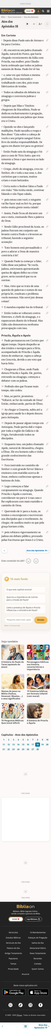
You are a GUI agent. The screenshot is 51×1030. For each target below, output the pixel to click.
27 (33, 749)
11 (4, 744)
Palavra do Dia (13, 948)
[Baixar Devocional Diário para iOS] (38, 992)
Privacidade (13, 969)
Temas (13, 963)
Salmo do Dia (38, 943)
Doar (29, 11)
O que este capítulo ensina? (19, 589)
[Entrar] (38, 11)
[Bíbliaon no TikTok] (20, 1005)
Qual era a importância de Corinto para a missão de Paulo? (22, 598)
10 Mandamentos (38, 932)
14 (18, 744)
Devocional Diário (38, 948)
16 (28, 744)
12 (8, 744)
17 (33, 744)
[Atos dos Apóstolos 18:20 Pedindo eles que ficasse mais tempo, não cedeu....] (47, 386)
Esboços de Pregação (37, 937)
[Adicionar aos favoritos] (47, 24)
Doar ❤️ (15, 919)
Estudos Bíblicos (13, 937)
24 (18, 749)
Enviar (40, 619)
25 (23, 749)
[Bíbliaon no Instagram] (30, 1005)
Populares (13, 958)
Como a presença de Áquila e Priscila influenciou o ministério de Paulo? (23, 609)
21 (4, 749)
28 (37, 749)
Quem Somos (38, 969)
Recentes (38, 958)
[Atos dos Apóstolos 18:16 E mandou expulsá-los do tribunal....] (47, 307)
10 (47, 739)
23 (13, 749)
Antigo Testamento (13, 953)
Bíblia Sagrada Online (11, 13)
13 (13, 744)
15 (23, 744)
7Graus (19, 1015)
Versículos (13, 932)
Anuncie (25, 974)
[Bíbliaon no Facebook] (40, 1005)
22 (8, 749)
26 (28, 749)
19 (42, 744)
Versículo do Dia (13, 943)
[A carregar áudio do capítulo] (27, 24)
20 (47, 744)
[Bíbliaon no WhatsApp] (10, 1005)
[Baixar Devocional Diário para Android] (13, 992)
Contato (37, 963)
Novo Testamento (38, 953)
